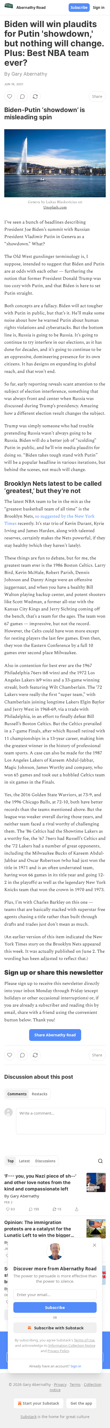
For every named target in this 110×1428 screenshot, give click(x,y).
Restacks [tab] (39, 1094)
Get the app (81, 1403)
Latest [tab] (24, 1161)
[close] (94, 1245)
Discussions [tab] (45, 1161)
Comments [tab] (16, 1094)
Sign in (99, 7)
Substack (29, 1416)
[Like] (9, 96)
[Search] (100, 1161)
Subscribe (79, 7)
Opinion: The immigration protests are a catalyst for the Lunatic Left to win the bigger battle (37, 1229)
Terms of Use (84, 1340)
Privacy (60, 1384)
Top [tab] (10, 1161)
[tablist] (27, 1094)
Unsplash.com (54, 207)
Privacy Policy (58, 1350)
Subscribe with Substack (59, 1327)
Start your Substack (41, 1403)
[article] (55, 1192)
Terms (75, 1384)
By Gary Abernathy (21, 1196)
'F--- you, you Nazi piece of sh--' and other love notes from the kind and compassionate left (40, 1182)
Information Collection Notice (71, 1345)
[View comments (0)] (22, 96)
